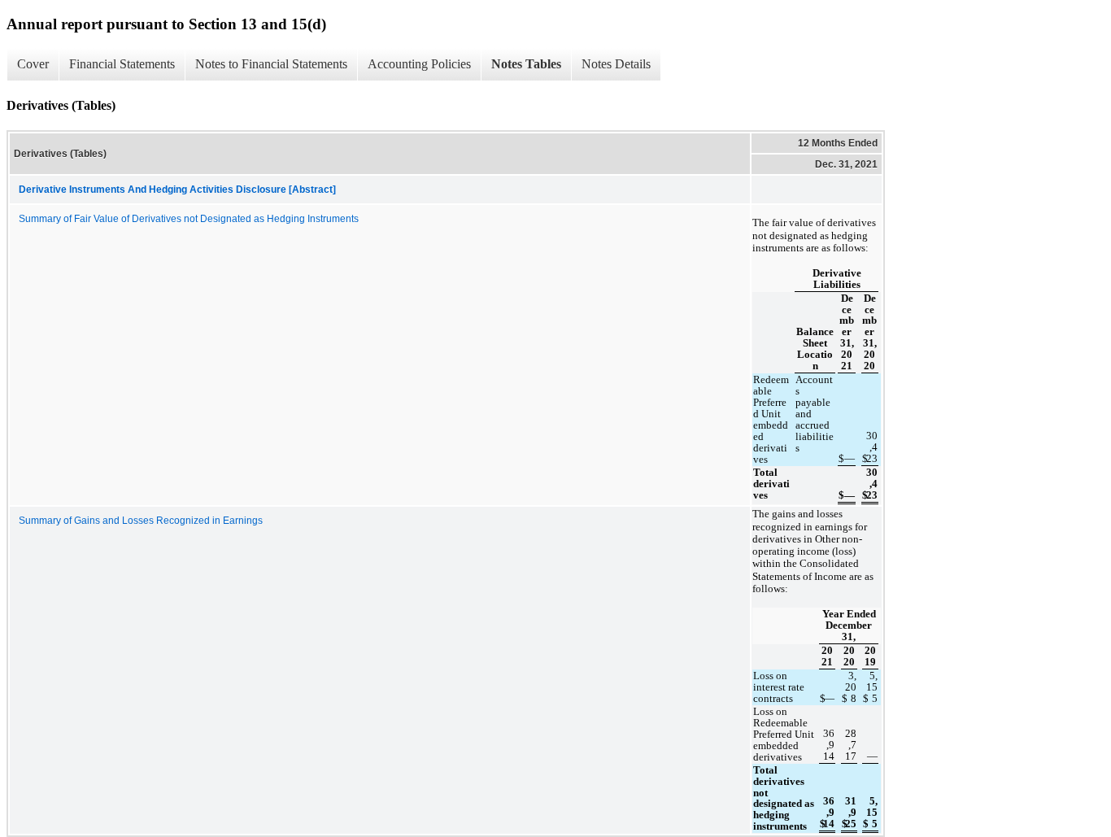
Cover (33, 64)
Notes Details (616, 64)
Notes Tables (526, 64)
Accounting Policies (419, 64)
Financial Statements (122, 64)
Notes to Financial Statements (271, 64)
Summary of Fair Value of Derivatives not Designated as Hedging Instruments (189, 219)
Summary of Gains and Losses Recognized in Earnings (141, 520)
